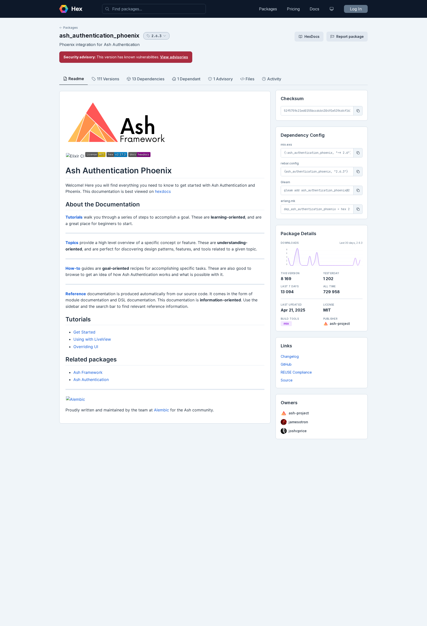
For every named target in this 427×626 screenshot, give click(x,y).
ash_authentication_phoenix (99, 35)
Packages (268, 8)
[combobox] (154, 9)
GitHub (286, 364)
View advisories (174, 57)
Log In (356, 8)
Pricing (293, 8)
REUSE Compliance (296, 372)
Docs (314, 8)
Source (287, 380)
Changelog (290, 356)
